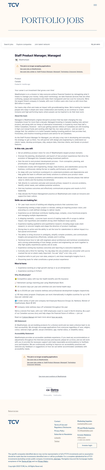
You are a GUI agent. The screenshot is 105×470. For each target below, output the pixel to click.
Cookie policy (57, 395)
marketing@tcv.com (84, 424)
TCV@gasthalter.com (85, 431)
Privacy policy (48, 395)
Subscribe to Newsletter (63, 434)
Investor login (87, 445)
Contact (57, 421)
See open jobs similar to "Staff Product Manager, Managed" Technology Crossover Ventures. (51, 71)
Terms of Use (26, 461)
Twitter (57, 441)
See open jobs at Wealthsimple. (30, 69)
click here (57, 459)
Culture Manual (28, 317)
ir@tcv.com (81, 437)
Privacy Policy (59, 431)
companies (24, 44)
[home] (29, 5)
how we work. (57, 317)
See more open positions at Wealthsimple (52, 376)
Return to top (13, 411)
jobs (8, 44)
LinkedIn (57, 438)
